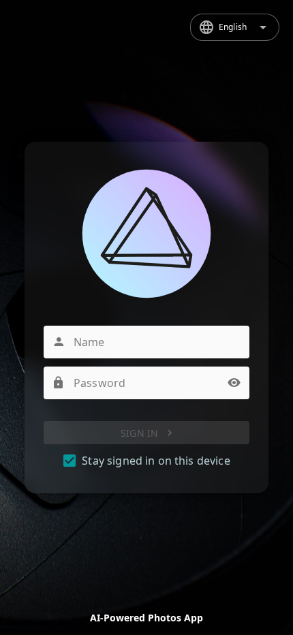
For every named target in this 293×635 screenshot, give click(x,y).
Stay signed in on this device (156, 460)
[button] (234, 383)
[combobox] (234, 27)
